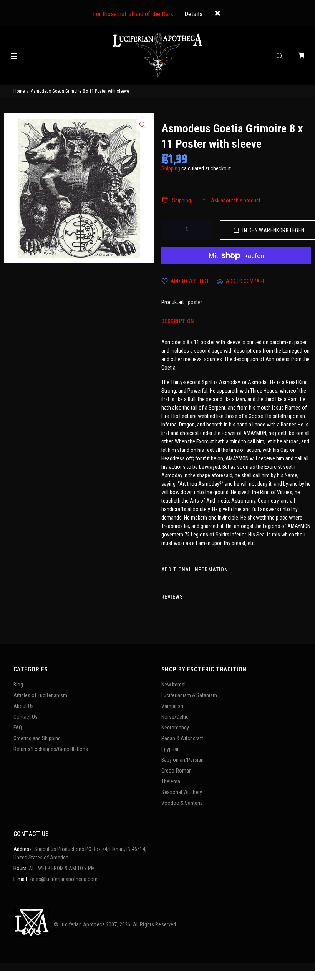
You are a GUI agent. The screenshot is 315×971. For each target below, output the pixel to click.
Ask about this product (235, 200)
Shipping (170, 168)
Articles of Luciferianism (40, 695)
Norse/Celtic (175, 717)
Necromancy (175, 728)
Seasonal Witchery (181, 792)
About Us (23, 706)
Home (19, 91)
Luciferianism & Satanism (189, 695)
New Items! (173, 684)
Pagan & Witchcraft (182, 738)
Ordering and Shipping (37, 738)
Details (193, 14)
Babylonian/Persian (182, 760)
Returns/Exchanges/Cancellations (50, 749)
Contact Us (25, 717)
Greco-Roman (176, 771)
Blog (18, 684)
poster (195, 302)
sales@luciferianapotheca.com (63, 879)
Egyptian (170, 749)
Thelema (170, 781)
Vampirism (173, 706)
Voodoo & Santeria (182, 803)
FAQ (17, 728)
